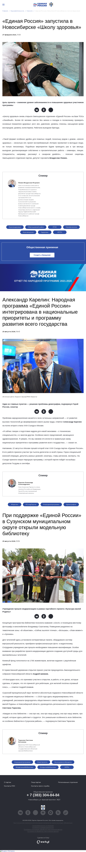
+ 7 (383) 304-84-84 (43, 795)
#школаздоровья (15, 227)
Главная (5, 11)
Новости (30, 11)
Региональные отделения (68, 782)
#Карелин (14, 504)
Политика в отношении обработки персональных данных (43, 829)
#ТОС (55, 227)
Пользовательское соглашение (43, 825)
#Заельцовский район (36, 227)
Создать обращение (42, 255)
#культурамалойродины (63, 762)
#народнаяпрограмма (51, 504)
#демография (71, 504)
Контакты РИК (9, 786)
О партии (7, 782)
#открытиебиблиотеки (48, 767)
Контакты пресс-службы (40, 786)
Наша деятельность (17, 11)
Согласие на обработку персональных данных (43, 831)
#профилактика (71, 227)
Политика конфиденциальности (43, 827)
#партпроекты (42, 762)
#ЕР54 (59, 232)
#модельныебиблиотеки (24, 767)
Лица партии (36, 782)
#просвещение (28, 232)
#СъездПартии (31, 504)
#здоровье (44, 232)
